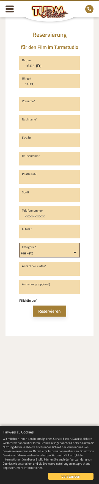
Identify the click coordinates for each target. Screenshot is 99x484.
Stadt (25, 192)
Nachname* (29, 119)
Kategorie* (29, 247)
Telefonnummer (32, 210)
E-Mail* (27, 229)
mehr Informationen (29, 467)
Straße (26, 137)
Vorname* (28, 101)
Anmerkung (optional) (36, 284)
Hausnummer (31, 156)
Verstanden (70, 476)
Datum (26, 60)
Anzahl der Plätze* (34, 266)
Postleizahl (29, 174)
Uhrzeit (26, 78)
